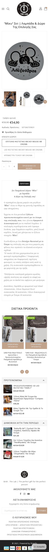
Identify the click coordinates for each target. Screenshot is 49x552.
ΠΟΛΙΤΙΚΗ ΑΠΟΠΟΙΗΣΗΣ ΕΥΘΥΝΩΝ (24, 522)
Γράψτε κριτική (9, 118)
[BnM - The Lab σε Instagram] (24, 493)
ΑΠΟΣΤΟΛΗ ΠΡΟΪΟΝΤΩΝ (30, 525)
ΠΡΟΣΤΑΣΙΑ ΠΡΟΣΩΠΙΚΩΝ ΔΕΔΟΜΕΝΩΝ (24, 534)
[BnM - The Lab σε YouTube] (28, 493)
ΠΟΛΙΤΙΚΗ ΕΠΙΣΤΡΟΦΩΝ (23, 528)
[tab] (24, 183)
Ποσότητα (6, 161)
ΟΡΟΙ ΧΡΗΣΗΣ (12, 525)
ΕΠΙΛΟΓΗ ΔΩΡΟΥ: (9, 137)
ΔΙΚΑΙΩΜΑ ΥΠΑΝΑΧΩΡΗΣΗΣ (23, 531)
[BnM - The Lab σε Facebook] (20, 493)
